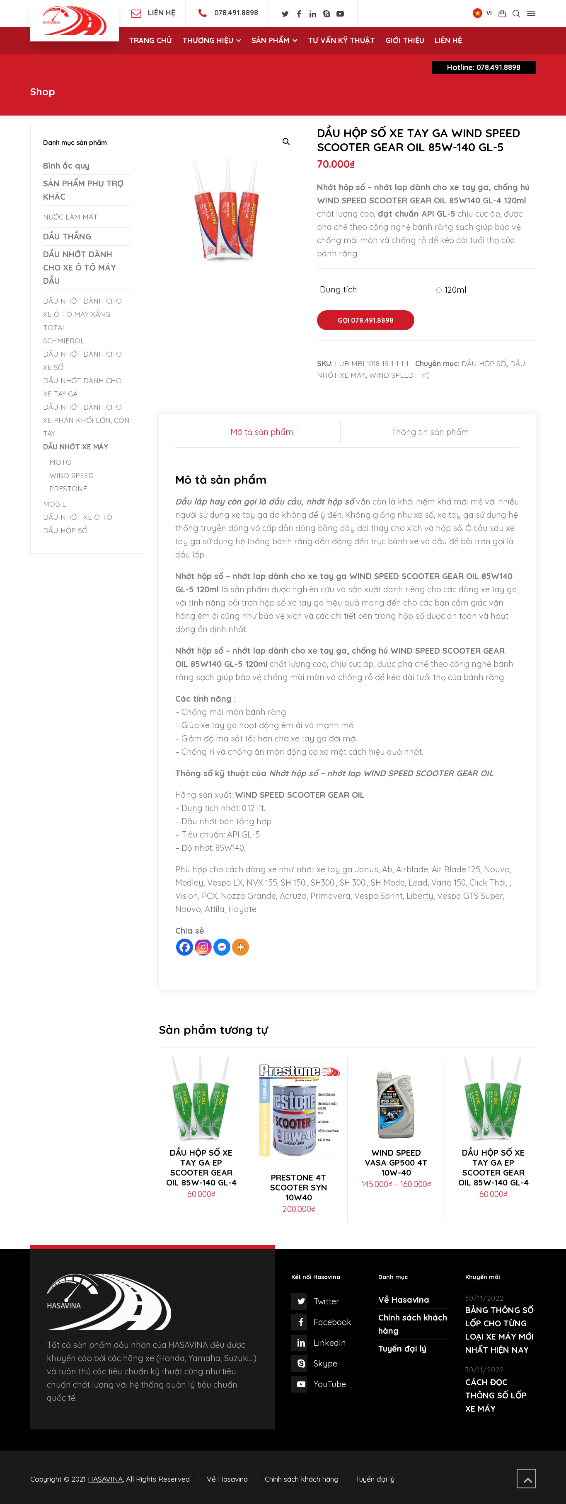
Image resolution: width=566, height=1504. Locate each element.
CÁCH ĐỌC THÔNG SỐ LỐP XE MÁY (496, 1395)
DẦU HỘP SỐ (484, 363)
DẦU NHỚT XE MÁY (76, 446)
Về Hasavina (403, 1299)
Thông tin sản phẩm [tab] (430, 432)
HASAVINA (105, 1478)
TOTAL (54, 327)
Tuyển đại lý (402, 1348)
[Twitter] (285, 14)
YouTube (330, 1384)
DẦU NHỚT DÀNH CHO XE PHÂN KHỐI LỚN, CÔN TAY (86, 420)
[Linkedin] (312, 14)
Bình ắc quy (66, 165)
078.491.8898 (236, 12)
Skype (325, 1363)
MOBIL (54, 503)
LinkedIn (330, 1342)
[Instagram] (203, 947)
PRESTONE (68, 488)
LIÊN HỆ (161, 12)
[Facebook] (299, 14)
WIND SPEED (391, 374)
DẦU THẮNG (67, 236)
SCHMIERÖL (64, 340)
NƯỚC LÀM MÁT (70, 216)
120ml (456, 290)
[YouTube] (340, 14)
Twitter (326, 1301)
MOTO (60, 461)
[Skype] (326, 14)
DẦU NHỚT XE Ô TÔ (77, 516)
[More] (240, 947)
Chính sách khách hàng (302, 1478)
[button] (286, 141)
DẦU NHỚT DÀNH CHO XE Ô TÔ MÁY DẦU (79, 267)
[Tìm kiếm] (516, 13)
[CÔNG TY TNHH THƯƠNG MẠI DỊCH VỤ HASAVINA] (74, 20)
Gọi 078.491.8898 (366, 320)
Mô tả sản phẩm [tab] (261, 432)
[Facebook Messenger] (221, 947)
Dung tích (338, 289)
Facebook (332, 1322)
